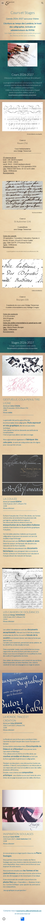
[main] (22, 23)
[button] (2, 3)
